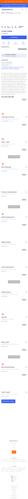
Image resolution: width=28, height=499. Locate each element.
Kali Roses (3, 196)
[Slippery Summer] (14, 232)
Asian (17, 459)
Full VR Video (14, 37)
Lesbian (14, 461)
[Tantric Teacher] (14, 382)
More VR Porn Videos (8, 401)
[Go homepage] (7, 9)
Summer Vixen (4, 246)
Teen (3, 461)
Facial (6, 68)
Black (10, 461)
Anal (3, 459)
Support (14, 494)
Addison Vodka (5, 396)
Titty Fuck (20, 67)
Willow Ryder (4, 321)
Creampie (11, 459)
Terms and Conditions (14, 485)
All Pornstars (18, 471)
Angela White (9, 467)
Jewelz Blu (12, 471)
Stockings (10, 67)
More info (24, 6)
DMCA (14, 492)
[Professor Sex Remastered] (14, 182)
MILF (18, 68)
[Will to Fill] (14, 307)
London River (9, 62)
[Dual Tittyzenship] (14, 157)
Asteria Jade (4, 371)
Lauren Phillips (4, 121)
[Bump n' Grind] (14, 332)
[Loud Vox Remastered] (14, 257)
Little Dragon (4, 171)
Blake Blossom (12, 469)
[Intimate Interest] (14, 282)
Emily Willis (19, 469)
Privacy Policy (14, 487)
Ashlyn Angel (4, 296)
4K (15, 68)
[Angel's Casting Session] (14, 207)
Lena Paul (7, 471)
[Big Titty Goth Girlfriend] (14, 357)
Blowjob (6, 67)
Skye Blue (4, 467)
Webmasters (14, 495)
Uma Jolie (20, 467)
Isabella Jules (4, 346)
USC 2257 (14, 490)
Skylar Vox (3, 271)
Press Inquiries (14, 497)
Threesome (22, 459)
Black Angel (4, 221)
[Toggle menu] (26, 9)
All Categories (23, 461)
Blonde (3, 68)
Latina (18, 461)
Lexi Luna (15, 467)
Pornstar (16, 67)
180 (9, 68)
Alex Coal (6, 469)
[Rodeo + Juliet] (14, 132)
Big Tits (12, 68)
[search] (22, 9)
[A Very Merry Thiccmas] (14, 107)
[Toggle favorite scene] (26, 117)
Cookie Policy (14, 489)
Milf (14, 459)
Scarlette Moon (5, 146)
